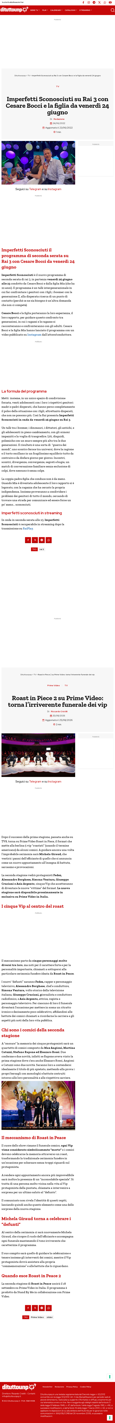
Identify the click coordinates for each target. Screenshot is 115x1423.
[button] (113, 10)
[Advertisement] (57, 42)
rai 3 (42, 549)
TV (29, 75)
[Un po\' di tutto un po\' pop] (14, 10)
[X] (99, 2)
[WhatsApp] (105, 2)
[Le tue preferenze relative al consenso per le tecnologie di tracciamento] (110, 1418)
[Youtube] (110, 2)
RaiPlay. (28, 528)
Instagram (54, 189)
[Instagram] (88, 2)
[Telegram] (94, 2)
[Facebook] (83, 2)
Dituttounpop (20, 75)
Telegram (34, 189)
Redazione (59, 119)
